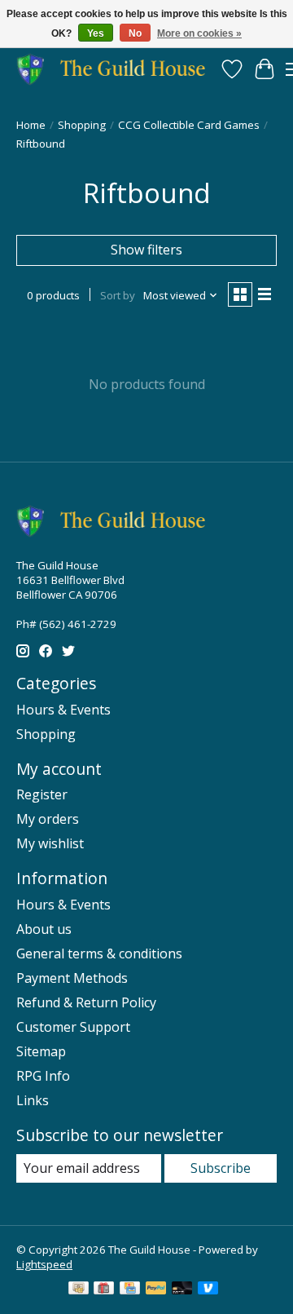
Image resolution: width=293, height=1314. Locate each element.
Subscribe (220, 1168)
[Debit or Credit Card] (182, 1289)
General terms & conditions (99, 953)
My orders (47, 819)
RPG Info (43, 1076)
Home (31, 124)
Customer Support (73, 1027)
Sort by (117, 295)
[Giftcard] (104, 1289)
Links (32, 1100)
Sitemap (41, 1051)
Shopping (82, 124)
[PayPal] (156, 1289)
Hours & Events (63, 710)
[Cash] (78, 1289)
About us (44, 929)
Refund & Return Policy (86, 1002)
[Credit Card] (130, 1289)
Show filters (146, 250)
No (135, 33)
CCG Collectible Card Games (189, 124)
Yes (95, 33)
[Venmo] (208, 1289)
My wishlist (50, 843)
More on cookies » (199, 33)
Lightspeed (44, 1264)
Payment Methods (72, 978)
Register (42, 794)
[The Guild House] (116, 69)
